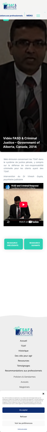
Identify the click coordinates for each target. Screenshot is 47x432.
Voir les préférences (23, 423)
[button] (43, 393)
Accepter (23, 410)
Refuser (23, 416)
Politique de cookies (22, 429)
